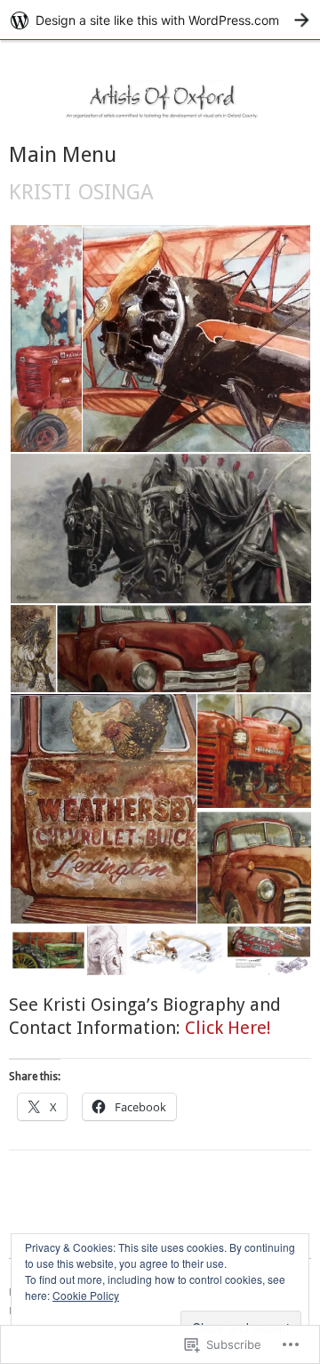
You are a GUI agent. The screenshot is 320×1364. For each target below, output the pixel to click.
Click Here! (228, 1027)
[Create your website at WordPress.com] (160, 20)
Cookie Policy (85, 1295)
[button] (45, 339)
